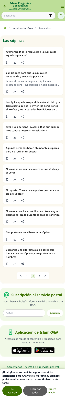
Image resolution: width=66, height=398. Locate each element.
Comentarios (14, 366)
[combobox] (26, 15)
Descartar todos (35, 390)
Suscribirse (55, 313)
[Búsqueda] (61, 15)
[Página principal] (5, 28)
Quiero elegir (52, 390)
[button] (7, 62)
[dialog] (33, 383)
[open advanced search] (50, 15)
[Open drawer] (62, 6)
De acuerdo (12, 390)
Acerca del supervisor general (42, 366)
